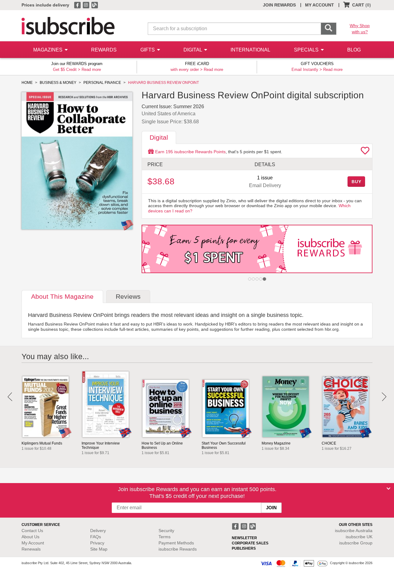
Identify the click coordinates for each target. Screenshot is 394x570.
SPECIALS (307, 49)
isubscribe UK (359, 536)
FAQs (95, 536)
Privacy (97, 542)
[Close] (388, 488)
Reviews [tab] (128, 296)
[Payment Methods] (294, 563)
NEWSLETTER (244, 538)
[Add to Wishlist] (365, 152)
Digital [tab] (159, 137)
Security (166, 530)
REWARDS (104, 49)
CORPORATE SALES (250, 543)
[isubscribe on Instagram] (86, 4)
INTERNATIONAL (250, 49)
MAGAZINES (48, 49)
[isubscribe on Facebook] (78, 4)
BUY (356, 181)
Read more (91, 69)
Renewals (31, 549)
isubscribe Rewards (178, 549)
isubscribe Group (355, 542)
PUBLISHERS (244, 548)
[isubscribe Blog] (94, 4)
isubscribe (353, 530)
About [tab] (62, 296)
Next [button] (384, 396)
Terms (165, 536)
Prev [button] (10, 396)
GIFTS (148, 49)
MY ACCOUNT (319, 4)
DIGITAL (193, 49)
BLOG (354, 49)
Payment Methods (176, 542)
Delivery (98, 530)
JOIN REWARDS (279, 4)
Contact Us (32, 530)
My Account (33, 542)
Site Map (98, 549)
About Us (30, 536)
